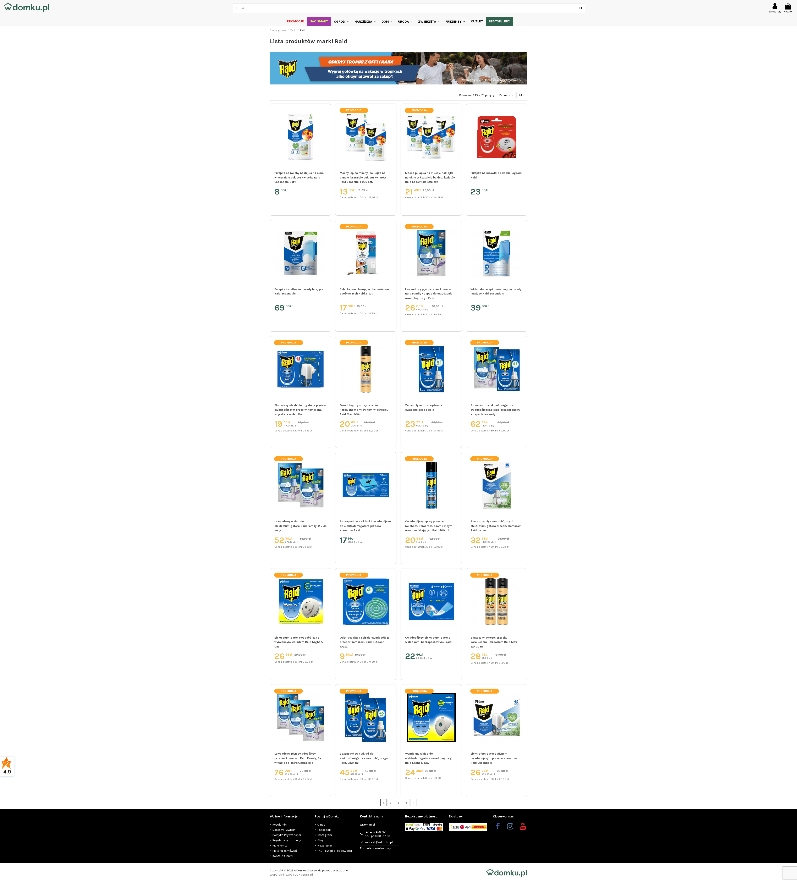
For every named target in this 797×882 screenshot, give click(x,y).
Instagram (324, 835)
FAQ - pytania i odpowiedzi (334, 851)
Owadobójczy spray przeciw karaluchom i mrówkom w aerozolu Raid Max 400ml (364, 409)
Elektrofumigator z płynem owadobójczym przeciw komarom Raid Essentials (494, 758)
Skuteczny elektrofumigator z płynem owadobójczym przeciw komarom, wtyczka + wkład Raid (300, 409)
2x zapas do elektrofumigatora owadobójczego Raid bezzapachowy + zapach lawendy (495, 409)
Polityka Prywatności (286, 835)
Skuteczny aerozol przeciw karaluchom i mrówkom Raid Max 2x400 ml (494, 642)
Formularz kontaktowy (375, 848)
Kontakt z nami (282, 856)
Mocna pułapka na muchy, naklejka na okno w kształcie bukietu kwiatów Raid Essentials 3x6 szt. (430, 177)
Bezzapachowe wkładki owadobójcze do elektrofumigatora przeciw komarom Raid (365, 526)
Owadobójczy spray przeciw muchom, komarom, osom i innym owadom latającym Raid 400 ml (428, 526)
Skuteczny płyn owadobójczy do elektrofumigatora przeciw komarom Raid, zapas (496, 526)
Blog (320, 840)
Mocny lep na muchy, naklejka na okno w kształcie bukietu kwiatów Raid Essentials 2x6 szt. (363, 177)
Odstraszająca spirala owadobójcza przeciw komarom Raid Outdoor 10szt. (365, 642)
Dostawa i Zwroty (284, 830)
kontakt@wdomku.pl (378, 842)
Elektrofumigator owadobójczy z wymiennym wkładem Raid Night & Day (298, 642)
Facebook (324, 830)
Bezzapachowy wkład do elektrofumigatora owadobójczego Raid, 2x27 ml (364, 758)
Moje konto (279, 845)
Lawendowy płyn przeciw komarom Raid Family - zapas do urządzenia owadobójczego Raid (429, 293)
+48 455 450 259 (377, 834)
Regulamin (279, 824)
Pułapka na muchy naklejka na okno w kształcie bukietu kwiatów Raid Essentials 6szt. (299, 177)
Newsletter (324, 845)
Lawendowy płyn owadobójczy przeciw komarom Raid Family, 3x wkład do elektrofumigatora (297, 758)
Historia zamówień (284, 851)
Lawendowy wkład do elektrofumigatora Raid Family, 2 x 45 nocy (300, 526)
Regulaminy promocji (286, 840)
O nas (321, 824)
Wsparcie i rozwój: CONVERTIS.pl (291, 874)
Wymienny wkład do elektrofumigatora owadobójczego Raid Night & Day (429, 758)
